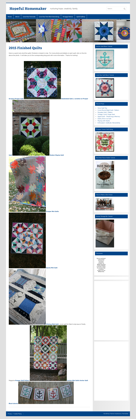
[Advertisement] (101, 310)
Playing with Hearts (104, 121)
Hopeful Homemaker (28, 8)
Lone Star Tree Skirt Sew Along (49, 17)
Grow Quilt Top (102, 108)
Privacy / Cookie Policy (15, 414)
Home (10, 17)
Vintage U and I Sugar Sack (106, 114)
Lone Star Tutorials (29, 17)
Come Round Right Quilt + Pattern (108, 110)
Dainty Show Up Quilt (104, 119)
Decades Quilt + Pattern (105, 112)
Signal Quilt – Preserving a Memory (109, 116)
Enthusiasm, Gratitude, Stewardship (109, 123)
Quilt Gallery (81, 17)
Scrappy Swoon (68, 17)
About (17, 17)
